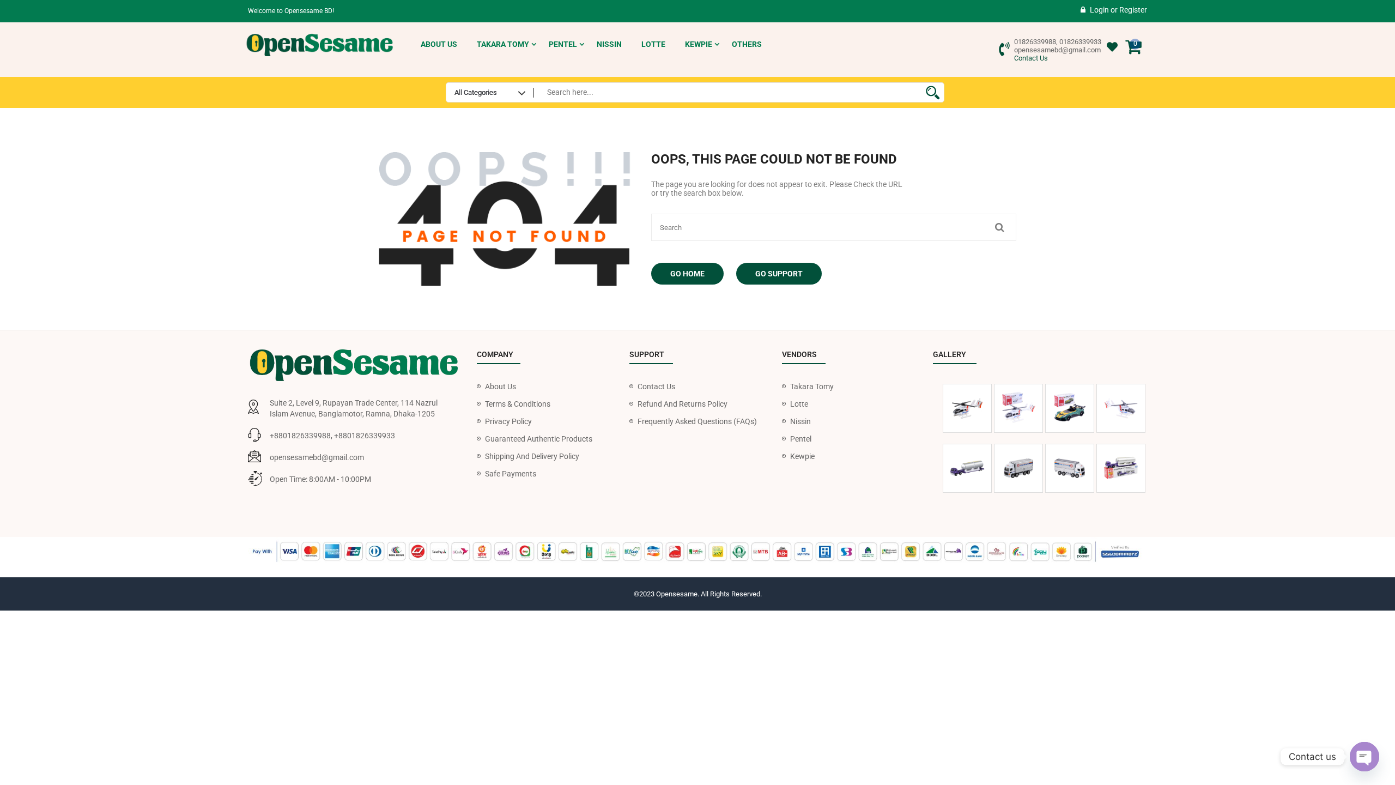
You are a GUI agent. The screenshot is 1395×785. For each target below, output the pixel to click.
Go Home (687, 273)
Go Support (779, 273)
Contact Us (1031, 58)
